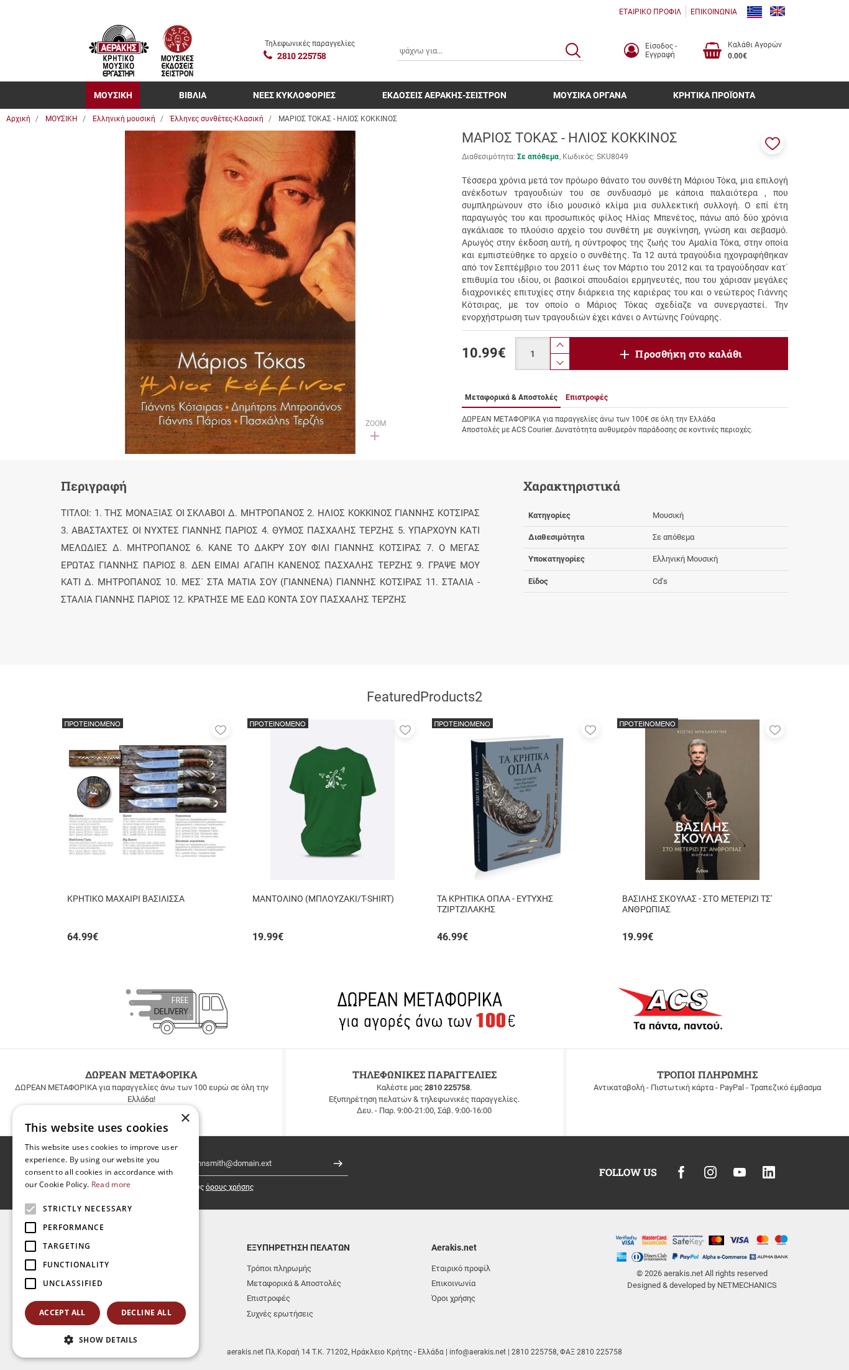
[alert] (105, 1231)
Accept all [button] (62, 1312)
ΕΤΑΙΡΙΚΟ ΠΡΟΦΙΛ (650, 11)
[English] (777, 12)
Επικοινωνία (453, 1283)
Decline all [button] (146, 1312)
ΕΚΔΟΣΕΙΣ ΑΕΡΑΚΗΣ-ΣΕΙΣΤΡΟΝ (444, 95)
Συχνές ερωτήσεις (280, 1313)
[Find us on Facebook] (681, 1172)
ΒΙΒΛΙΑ (192, 95)
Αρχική (18, 118)
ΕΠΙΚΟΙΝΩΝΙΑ (714, 11)
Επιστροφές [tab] (587, 397)
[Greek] (754, 12)
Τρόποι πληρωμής (279, 1268)
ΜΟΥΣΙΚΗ (113, 95)
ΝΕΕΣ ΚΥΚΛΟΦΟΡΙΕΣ (294, 95)
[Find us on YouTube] (740, 1172)
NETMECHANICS (747, 1285)
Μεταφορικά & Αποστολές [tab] (511, 397)
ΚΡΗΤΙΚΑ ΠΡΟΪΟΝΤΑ (714, 95)
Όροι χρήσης (453, 1298)
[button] (772, 142)
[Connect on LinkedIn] (769, 1172)
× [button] (185, 1118)
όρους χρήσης (230, 1187)
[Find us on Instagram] (710, 1172)
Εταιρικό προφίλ (460, 1268)
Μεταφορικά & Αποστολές (294, 1283)
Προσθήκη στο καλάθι (688, 353)
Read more (111, 1184)
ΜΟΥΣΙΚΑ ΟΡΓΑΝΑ (589, 95)
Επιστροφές (268, 1298)
